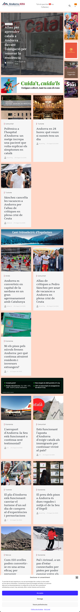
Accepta (40, 593)
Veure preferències (40, 605)
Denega (40, 599)
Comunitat (8, 24)
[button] (77, 577)
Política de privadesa (37, 609)
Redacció (10, 62)
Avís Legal (47, 609)
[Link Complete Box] (16, 128)
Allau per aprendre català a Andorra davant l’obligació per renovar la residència (15, 43)
